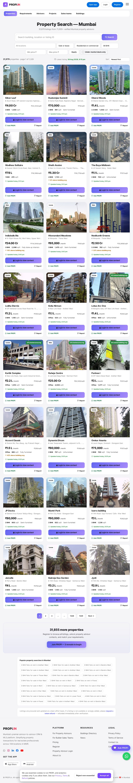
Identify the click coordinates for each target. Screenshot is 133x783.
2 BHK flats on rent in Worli (91, 691)
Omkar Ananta (98, 440)
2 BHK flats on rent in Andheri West (34, 665)
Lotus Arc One (98, 306)
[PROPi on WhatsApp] (4, 751)
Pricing (55, 742)
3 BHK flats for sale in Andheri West (35, 670)
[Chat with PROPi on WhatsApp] (126, 756)
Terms (65, 776)
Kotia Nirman (54, 306)
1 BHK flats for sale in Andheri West (61, 701)
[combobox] (35, 46)
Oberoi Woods (98, 98)
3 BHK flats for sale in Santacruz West (36, 696)
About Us (57, 755)
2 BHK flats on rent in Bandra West (97, 670)
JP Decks (10, 510)
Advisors (40, 13)
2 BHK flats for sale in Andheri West (66, 665)
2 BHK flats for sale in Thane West (34, 675)
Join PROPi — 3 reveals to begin (67, 644)
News (82, 738)
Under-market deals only (95, 52)
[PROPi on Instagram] (8, 751)
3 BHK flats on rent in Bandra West (97, 665)
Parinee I (95, 373)
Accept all (104, 776)
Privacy (58, 776)
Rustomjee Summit (57, 98)
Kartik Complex (13, 373)
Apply (74, 52)
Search (110, 37)
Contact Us (113, 742)
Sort (107, 59)
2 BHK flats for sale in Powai (32, 701)
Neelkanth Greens (100, 235)
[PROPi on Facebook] (17, 751)
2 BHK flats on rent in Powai (86, 681)
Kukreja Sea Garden (58, 578)
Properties (10, 13)
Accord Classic (13, 440)
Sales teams (66, 13)
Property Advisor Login (63, 751)
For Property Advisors (62, 733)
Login (105, 5)
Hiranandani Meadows (59, 235)
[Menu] (127, 4)
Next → (91, 616)
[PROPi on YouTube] (22, 751)
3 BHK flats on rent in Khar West (95, 675)
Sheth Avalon (55, 165)
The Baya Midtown (100, 165)
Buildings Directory (88, 733)
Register (117, 5)
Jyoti (93, 578)
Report (39, 125)
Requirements (26, 13)
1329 (81, 616)
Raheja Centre (55, 373)
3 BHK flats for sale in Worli (31, 686)
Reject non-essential (85, 776)
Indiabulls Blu (11, 235)
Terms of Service (115, 738)
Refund (25, 778)
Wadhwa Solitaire (14, 165)
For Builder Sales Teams (63, 738)
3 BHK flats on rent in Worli (60, 681)
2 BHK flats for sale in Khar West (92, 686)
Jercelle (9, 578)
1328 (72, 616)
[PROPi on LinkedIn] (13, 751)
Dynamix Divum (56, 440)
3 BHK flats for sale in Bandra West (65, 675)
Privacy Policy (114, 733)
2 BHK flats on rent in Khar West (33, 691)
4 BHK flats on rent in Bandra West (91, 701)
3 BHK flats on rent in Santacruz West (61, 686)
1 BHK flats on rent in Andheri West (63, 691)
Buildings (80, 13)
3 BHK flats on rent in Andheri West (66, 670)
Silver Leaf (10, 98)
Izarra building (98, 510)
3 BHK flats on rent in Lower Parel (68, 696)
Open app (93, 5)
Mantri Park (54, 510)
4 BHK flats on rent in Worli (95, 696)
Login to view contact (24, 120)
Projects (52, 13)
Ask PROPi (11, 125)
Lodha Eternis (12, 306)
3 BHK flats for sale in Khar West (33, 681)
